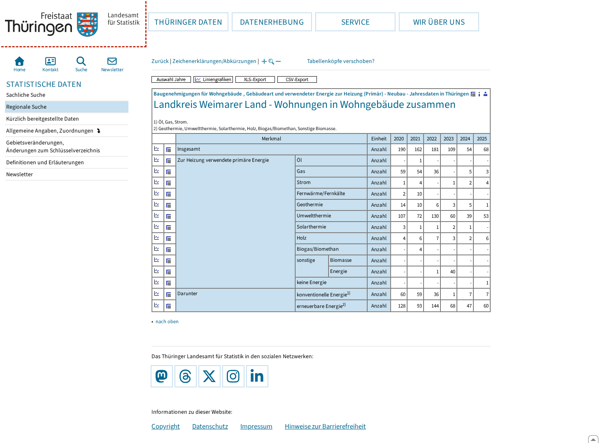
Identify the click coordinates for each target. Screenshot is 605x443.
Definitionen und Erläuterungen (44, 162)
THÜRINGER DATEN (185, 21)
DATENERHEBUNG (268, 21)
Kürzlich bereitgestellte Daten (42, 119)
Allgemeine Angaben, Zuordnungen (50, 131)
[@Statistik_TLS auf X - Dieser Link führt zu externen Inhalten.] (211, 376)
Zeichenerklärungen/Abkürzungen (214, 61)
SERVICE (342, 21)
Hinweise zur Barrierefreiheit (325, 426)
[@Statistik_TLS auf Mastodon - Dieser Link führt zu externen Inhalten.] (163, 376)
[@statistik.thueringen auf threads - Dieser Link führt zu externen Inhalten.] (187, 376)
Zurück (160, 61)
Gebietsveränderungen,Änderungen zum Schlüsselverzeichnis (52, 146)
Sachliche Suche (25, 95)
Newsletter (19, 174)
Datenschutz (210, 426)
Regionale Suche (26, 107)
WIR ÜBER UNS (432, 21)
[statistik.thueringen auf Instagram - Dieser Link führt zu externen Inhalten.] (235, 376)
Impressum (256, 426)
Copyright (165, 426)
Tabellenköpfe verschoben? (341, 61)
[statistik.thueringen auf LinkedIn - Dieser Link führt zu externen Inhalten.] (259, 376)
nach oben (167, 321)
